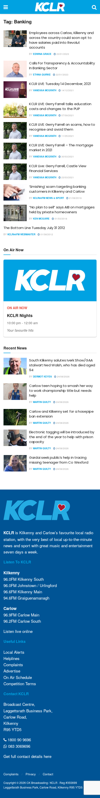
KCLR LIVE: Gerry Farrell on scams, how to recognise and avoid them (62, 127)
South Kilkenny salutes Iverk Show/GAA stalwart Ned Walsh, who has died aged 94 (62, 365)
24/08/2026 (63, 376)
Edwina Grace (42, 54)
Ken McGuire (41, 218)
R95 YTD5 (12, 729)
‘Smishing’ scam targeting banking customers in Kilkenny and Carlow (57, 189)
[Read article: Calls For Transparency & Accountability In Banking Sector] (15, 69)
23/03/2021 (67, 177)
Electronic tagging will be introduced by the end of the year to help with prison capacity (61, 437)
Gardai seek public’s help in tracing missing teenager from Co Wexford (58, 460)
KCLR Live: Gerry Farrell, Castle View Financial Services (57, 168)
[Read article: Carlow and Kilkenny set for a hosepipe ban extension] (15, 417)
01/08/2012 (46, 234)
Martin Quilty (42, 402)
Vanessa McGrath (44, 90)
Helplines (11, 658)
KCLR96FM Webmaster (21, 234)
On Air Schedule (17, 677)
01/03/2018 (60, 218)
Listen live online (18, 631)
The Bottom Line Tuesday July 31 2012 (34, 227)
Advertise (11, 671)
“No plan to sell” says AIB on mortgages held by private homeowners (61, 209)
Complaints (13, 664)
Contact (48, 774)
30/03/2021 (67, 156)
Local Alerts (13, 652)
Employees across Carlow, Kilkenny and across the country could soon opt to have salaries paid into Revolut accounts (61, 40)
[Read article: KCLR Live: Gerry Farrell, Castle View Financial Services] (15, 171)
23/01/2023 (62, 54)
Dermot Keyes (42, 376)
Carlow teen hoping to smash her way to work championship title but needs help (61, 390)
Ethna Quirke (42, 74)
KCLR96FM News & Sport (48, 198)
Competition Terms (19, 683)
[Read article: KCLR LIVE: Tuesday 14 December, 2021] (15, 89)
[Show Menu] (5, 7)
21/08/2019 (75, 198)
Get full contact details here (27, 756)
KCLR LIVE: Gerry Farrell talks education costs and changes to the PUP (60, 106)
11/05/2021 (67, 136)
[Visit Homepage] (50, 7)
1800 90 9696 (19, 739)
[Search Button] (94, 7)
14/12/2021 (67, 90)
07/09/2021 (67, 115)
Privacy (31, 774)
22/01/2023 (61, 74)
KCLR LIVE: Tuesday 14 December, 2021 (60, 83)
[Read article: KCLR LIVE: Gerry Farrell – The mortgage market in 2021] (15, 151)
